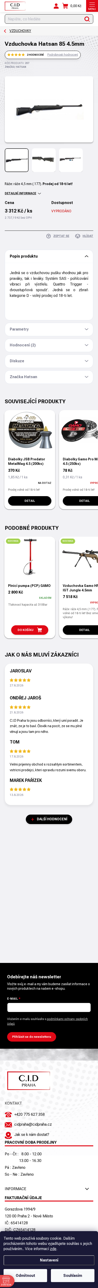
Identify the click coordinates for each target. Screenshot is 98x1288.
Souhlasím (72, 1275)
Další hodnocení (52, 819)
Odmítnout (25, 1275)
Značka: (15, 67)
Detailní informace (20, 193)
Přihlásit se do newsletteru (31, 1037)
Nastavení (49, 1260)
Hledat (87, 19)
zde (53, 1249)
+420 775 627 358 (29, 1114)
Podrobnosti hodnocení (62, 54)
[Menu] (92, 6)
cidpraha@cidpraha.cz (33, 1124)
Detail (29, 501)
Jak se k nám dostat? (31, 1134)
